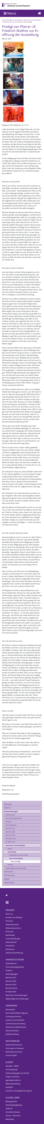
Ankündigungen (11, 825)
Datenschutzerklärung (14, 953)
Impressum (10, 949)
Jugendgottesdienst (13, 1080)
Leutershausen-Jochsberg (15, 1023)
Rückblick (9, 1087)
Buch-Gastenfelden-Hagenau (17, 1013)
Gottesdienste (10, 815)
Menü (11, 13)
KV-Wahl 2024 (10, 842)
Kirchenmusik (9, 875)
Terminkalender (12, 1069)
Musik (10, 849)
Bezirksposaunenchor (14, 1052)
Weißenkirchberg (12, 1034)
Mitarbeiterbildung (13, 1084)
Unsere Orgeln (11, 1055)
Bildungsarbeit (11, 1101)
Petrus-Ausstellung (16, 22)
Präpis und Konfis (12, 1077)
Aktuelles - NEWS (12, 1066)
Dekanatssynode (12, 924)
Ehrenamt (9, 931)
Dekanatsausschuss (13, 928)
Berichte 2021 (10, 828)
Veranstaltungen (17, 20)
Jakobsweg (10, 1119)
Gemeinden (8, 871)
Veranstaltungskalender (14, 818)
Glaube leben (9, 882)
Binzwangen (10, 1009)
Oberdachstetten (12, 1030)
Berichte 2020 (10, 832)
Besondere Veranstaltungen (32, 20)
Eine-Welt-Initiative (13, 1112)
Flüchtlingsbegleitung (14, 1105)
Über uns (9, 914)
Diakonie (9, 1108)
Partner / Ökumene (13, 1115)
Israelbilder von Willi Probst (18, 855)
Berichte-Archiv (11, 839)
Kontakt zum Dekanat (14, 917)
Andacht (8, 822)
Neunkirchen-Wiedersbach (16, 1027)
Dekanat (7, 808)
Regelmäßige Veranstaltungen (16, 868)
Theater (10, 865)
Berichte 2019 (10, 835)
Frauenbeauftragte (13, 938)
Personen (9, 921)
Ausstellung (5, 22)
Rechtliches (10, 946)
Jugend (6, 879)
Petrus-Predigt (15, 861)
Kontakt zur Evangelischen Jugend (19, 1091)
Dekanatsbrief (11, 942)
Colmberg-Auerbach (13, 1016)
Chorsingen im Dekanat (15, 1048)
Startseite (8, 804)
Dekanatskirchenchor (14, 1045)
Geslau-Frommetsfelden (15, 1020)
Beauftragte (10, 935)
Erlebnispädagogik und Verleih (17, 1073)
